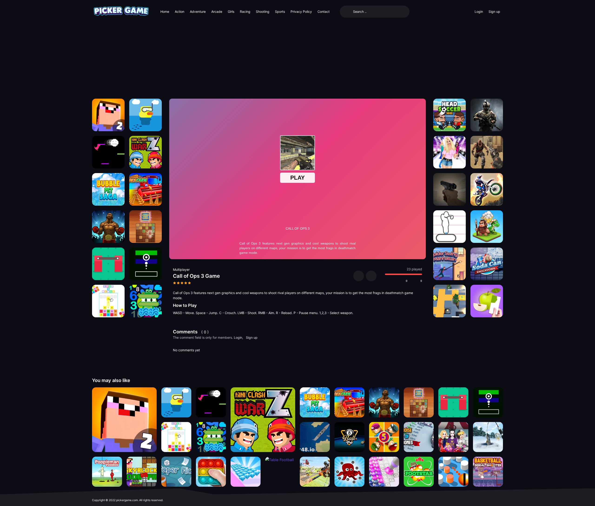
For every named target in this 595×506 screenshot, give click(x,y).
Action (179, 11)
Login (479, 11)
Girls (231, 11)
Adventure (198, 11)
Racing (245, 11)
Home (164, 11)
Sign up (494, 11)
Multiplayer (181, 269)
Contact (323, 11)
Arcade (216, 11)
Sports (280, 11)
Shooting (262, 11)
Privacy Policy (301, 11)
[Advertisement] (297, 58)
